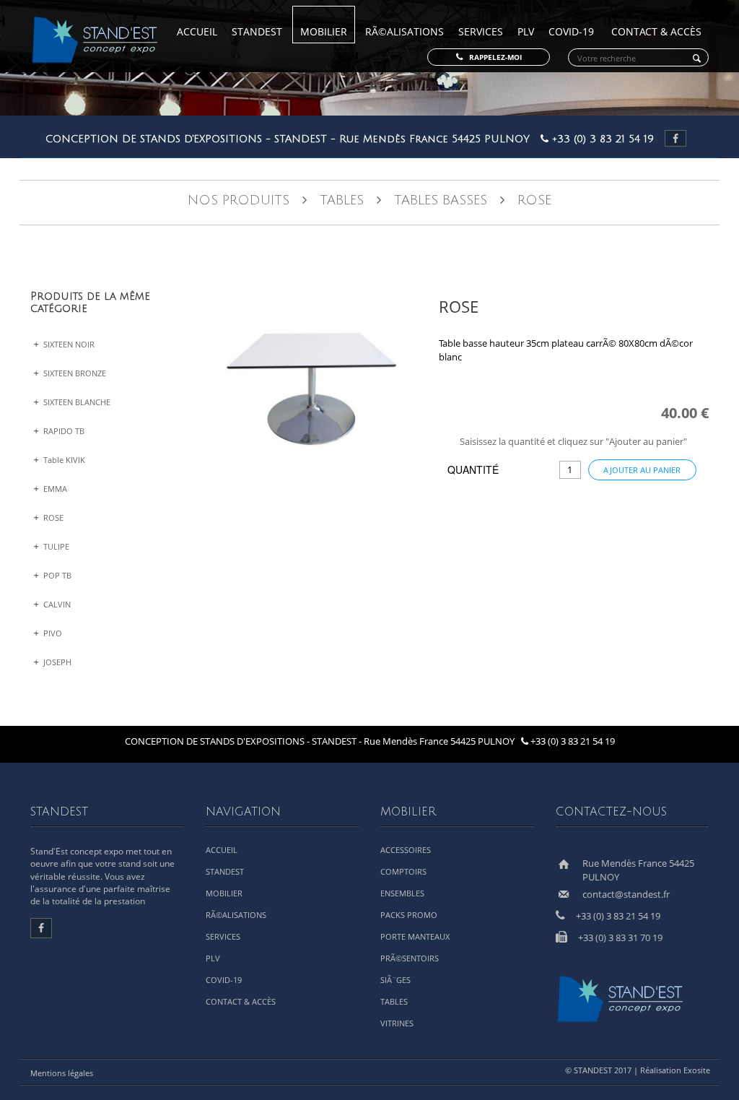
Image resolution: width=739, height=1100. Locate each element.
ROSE (52, 517)
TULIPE (55, 546)
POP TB (56, 575)
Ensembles (402, 893)
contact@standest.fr (626, 894)
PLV (525, 31)
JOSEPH (56, 662)
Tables (342, 200)
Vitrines (397, 1023)
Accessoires (405, 849)
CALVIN (56, 604)
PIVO (51, 633)
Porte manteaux (415, 936)
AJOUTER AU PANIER (642, 469)
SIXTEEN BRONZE (73, 373)
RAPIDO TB (62, 430)
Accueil (197, 31)
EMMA (54, 488)
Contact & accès (656, 31)
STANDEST (257, 31)
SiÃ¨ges (395, 979)
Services (480, 31)
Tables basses (442, 200)
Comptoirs (403, 871)
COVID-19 (571, 31)
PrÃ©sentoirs (409, 958)
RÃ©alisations (404, 31)
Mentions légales (61, 1072)
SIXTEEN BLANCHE (75, 402)
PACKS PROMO (408, 914)
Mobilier (323, 31)
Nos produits (238, 200)
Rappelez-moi (492, 57)
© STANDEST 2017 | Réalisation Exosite (639, 1070)
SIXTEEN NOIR (68, 344)
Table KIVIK (63, 459)
